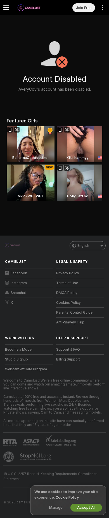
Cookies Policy (68, 303)
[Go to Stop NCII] (36, 456)
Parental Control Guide (74, 312)
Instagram (19, 283)
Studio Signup (16, 359)
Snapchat (18, 293)
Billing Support (68, 359)
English (83, 246)
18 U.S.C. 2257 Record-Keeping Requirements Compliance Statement (50, 476)
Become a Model (18, 350)
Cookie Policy (67, 497)
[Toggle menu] (6, 7)
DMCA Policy (66, 293)
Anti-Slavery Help (70, 322)
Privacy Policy (67, 273)
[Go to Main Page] (33, 7)
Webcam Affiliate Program (26, 369)
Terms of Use (67, 283)
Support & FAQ (68, 350)
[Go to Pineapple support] (9, 456)
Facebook (19, 273)
